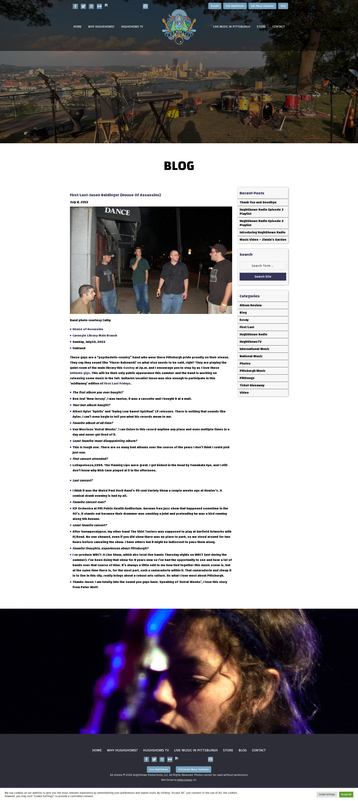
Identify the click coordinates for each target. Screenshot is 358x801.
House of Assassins (88, 329)
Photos (245, 363)
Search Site (263, 276)
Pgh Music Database (262, 6)
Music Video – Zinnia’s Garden (263, 240)
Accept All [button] (346, 794)
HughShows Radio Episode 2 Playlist (262, 223)
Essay (244, 320)
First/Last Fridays (117, 383)
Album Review (251, 305)
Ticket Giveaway (252, 385)
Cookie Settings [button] (327, 794)
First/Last (247, 327)
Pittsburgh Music (252, 371)
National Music (251, 356)
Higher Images (184, 780)
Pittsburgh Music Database (193, 769)
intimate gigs (80, 373)
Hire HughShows (235, 6)
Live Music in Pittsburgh (231, 26)
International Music (254, 349)
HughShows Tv (156, 750)
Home (77, 26)
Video (244, 392)
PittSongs (247, 378)
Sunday (129, 368)
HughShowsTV (251, 342)
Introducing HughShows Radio (262, 232)
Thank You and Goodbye (258, 202)
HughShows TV (132, 26)
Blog (283, 6)
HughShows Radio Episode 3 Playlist (261, 211)
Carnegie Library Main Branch (95, 335)
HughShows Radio (253, 334)
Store (261, 26)
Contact (278, 26)
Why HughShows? (101, 26)
